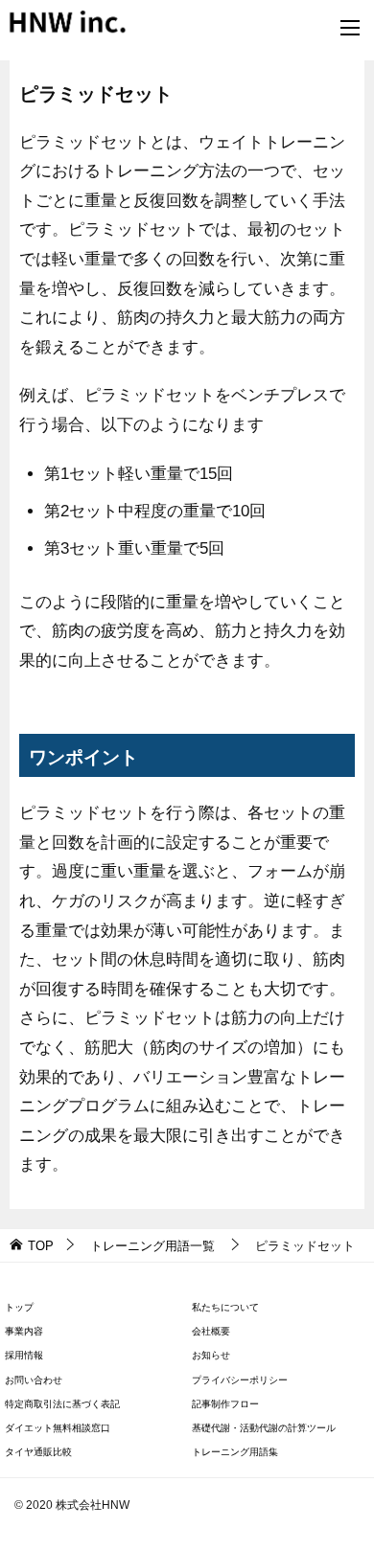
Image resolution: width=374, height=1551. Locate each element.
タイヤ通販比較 (38, 1452)
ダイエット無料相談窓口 (57, 1428)
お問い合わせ (33, 1380)
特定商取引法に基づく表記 (62, 1404)
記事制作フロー (225, 1404)
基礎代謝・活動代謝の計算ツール (264, 1428)
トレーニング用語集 (235, 1452)
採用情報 (24, 1355)
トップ (19, 1307)
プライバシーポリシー (240, 1380)
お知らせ (211, 1355)
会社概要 (211, 1331)
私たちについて (225, 1307)
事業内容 (24, 1331)
